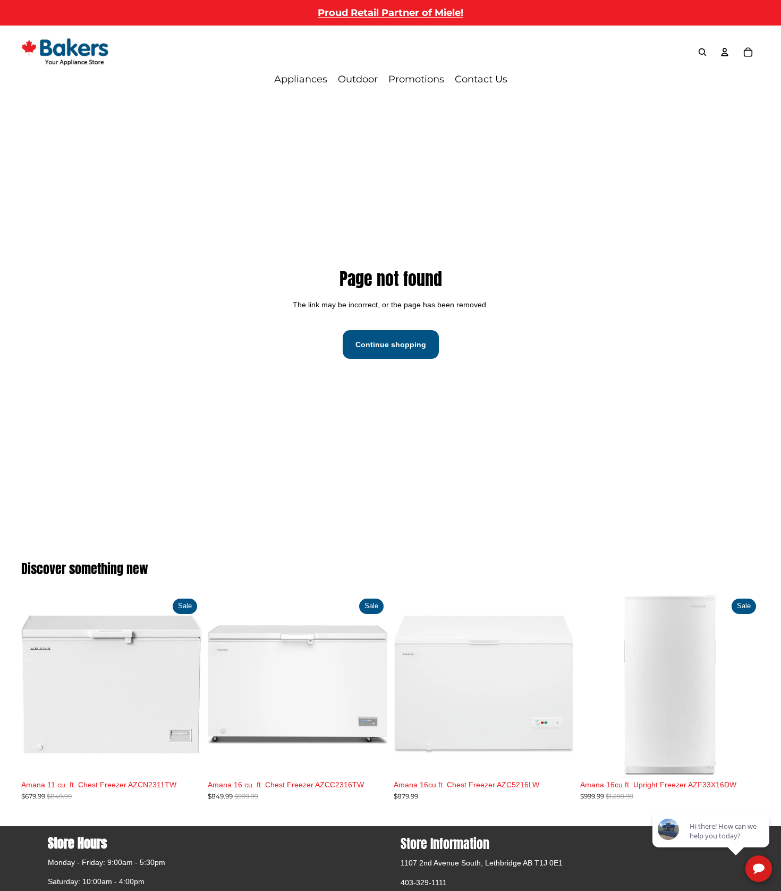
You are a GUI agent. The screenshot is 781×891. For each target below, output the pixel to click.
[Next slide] (371, 684)
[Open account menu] (724, 52)
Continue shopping (390, 344)
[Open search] (702, 52)
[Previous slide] (224, 684)
